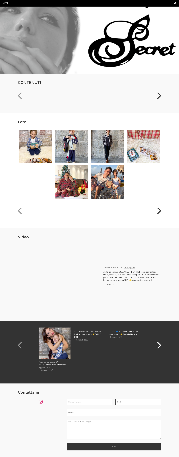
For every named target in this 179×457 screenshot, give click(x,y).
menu (6, 3)
